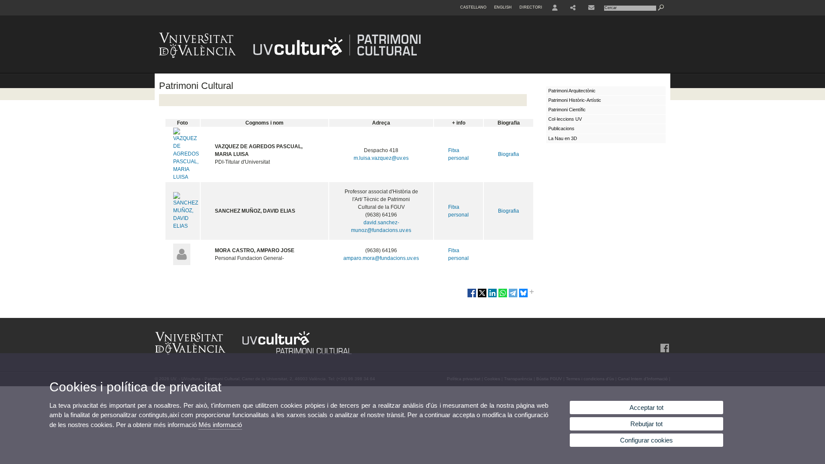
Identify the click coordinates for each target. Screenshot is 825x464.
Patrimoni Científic (567, 109)
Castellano (473, 7)
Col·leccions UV (565, 119)
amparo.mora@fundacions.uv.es (381, 258)
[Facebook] (663, 348)
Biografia (508, 154)
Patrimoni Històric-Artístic (574, 100)
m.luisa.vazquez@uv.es (381, 158)
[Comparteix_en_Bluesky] (523, 296)
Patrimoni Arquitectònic (572, 90)
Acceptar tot (646, 407)
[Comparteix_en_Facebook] (472, 296)
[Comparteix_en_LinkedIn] (492, 296)
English (503, 7)
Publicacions (561, 128)
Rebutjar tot (646, 423)
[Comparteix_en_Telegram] (513, 296)
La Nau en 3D (562, 138)
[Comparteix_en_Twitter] (482, 296)
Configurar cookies (646, 440)
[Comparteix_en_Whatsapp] (503, 296)
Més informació (220, 424)
